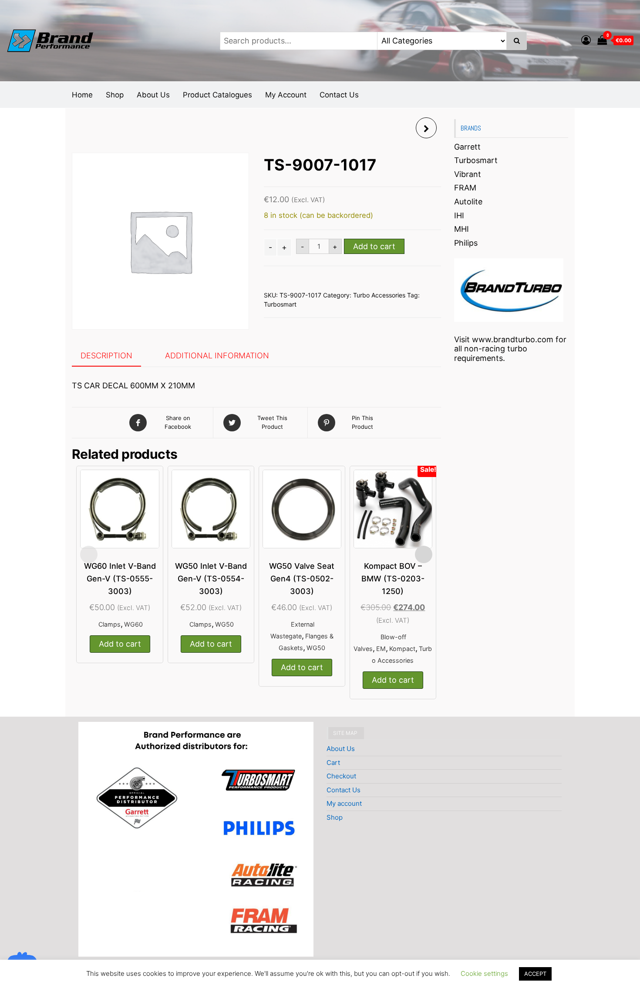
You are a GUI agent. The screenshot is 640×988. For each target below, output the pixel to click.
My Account (286, 94)
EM (381, 648)
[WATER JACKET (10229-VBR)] (426, 127)
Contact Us (339, 94)
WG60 (133, 624)
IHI (459, 215)
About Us (153, 94)
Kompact (402, 648)
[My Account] (586, 40)
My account (344, 803)
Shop (115, 94)
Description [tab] (106, 355)
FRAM (465, 187)
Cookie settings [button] (484, 973)
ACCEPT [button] (535, 973)
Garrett (467, 146)
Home (82, 94)
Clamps (109, 624)
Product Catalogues (217, 94)
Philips (466, 242)
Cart (333, 762)
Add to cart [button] (120, 643)
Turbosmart (280, 304)
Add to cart (374, 246)
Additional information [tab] (217, 355)
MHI (461, 229)
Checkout (341, 776)
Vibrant (467, 174)
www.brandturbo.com (512, 339)
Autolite (468, 201)
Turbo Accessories (379, 295)
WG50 (224, 624)
